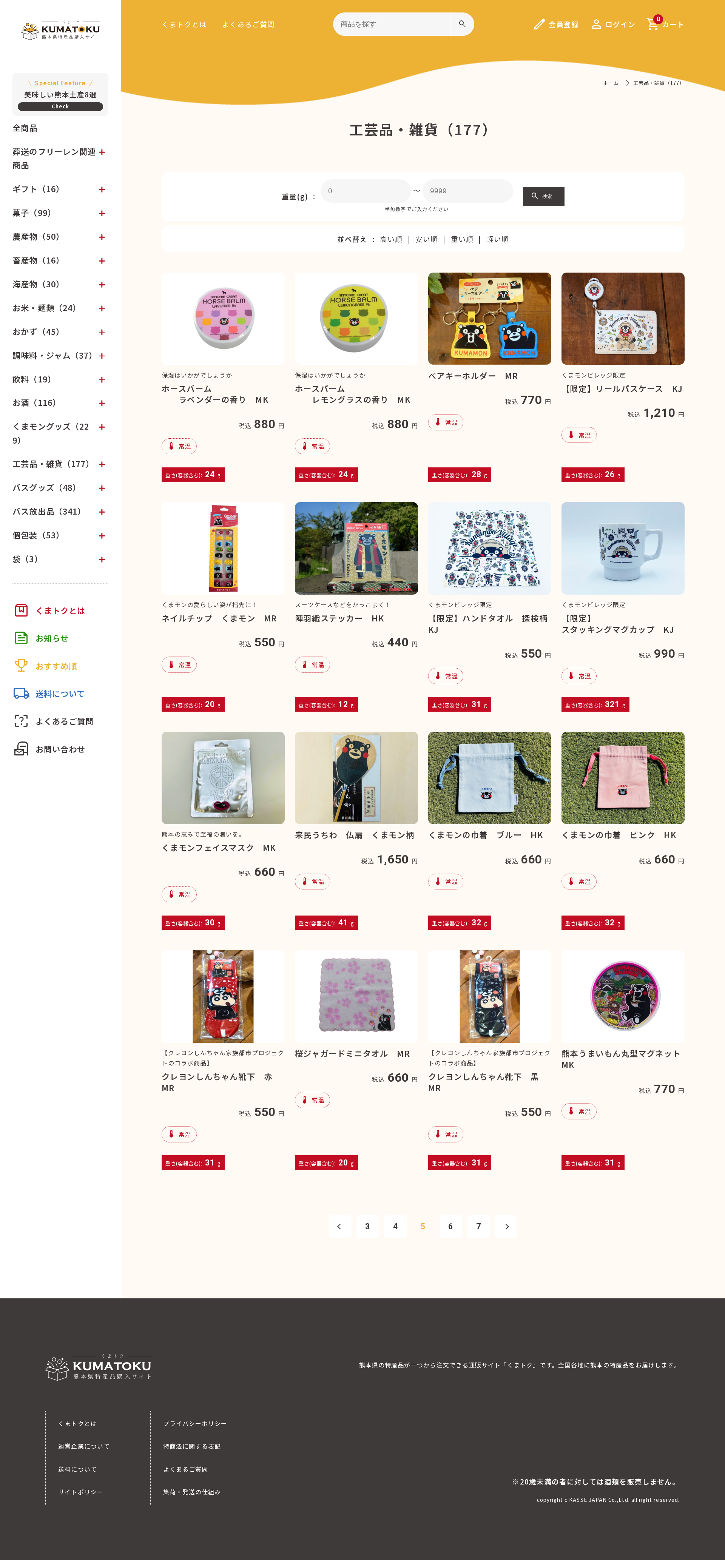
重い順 (462, 239)
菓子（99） (34, 212)
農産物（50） (38, 236)
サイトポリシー (80, 1491)
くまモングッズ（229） (50, 432)
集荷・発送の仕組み (192, 1491)
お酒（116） (36, 402)
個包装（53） (38, 535)
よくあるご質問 (248, 24)
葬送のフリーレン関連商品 (54, 158)
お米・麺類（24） (46, 307)
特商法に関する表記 (192, 1446)
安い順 (426, 239)
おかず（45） (38, 331)
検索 (541, 196)
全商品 (24, 127)
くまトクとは (184, 24)
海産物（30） (38, 284)
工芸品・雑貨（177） (53, 463)
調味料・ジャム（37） (54, 355)
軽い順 (497, 239)
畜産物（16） (38, 260)
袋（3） (27, 558)
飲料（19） (34, 379)
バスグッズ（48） (46, 487)
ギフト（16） (38, 188)
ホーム (611, 82)
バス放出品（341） (49, 511)
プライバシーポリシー (195, 1423)
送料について (77, 1469)
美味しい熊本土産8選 (60, 89)
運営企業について (84, 1446)
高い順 (391, 239)
